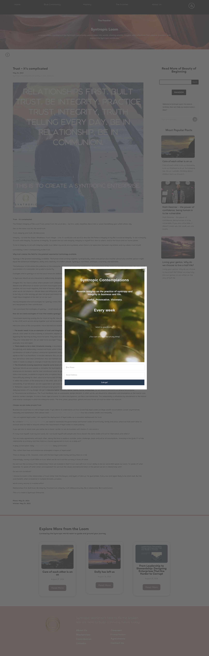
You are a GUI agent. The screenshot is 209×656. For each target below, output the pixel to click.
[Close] (143, 270)
